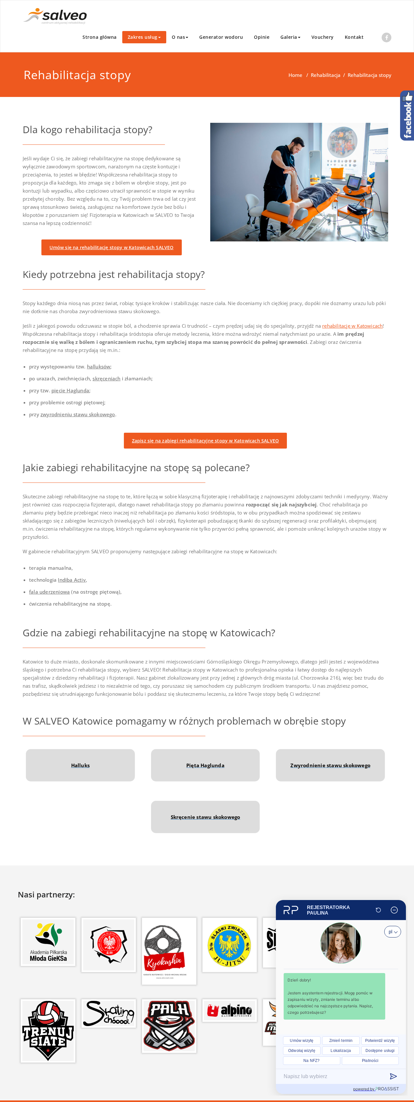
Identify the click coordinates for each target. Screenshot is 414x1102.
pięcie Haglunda (70, 390)
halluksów (99, 366)
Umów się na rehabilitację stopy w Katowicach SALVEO (111, 247)
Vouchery (322, 37)
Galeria (288, 37)
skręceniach (106, 378)
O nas (178, 37)
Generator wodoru (221, 37)
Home (295, 75)
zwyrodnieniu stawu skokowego (77, 414)
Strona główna (99, 37)
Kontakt (354, 37)
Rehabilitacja (326, 75)
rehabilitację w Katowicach (352, 326)
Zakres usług (143, 37)
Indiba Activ (71, 580)
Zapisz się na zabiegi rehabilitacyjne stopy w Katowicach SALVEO (205, 441)
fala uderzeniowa (49, 591)
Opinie (261, 37)
